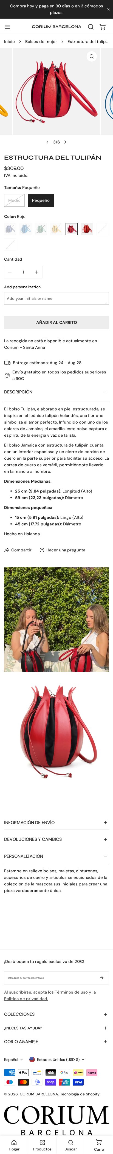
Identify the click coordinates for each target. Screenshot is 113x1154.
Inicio (9, 41)
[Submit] (101, 977)
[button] (103, 27)
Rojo (72, 229)
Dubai (102, 229)
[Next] (65, 142)
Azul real (25, 229)
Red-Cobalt (10, 244)
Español (11, 1059)
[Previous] (47, 142)
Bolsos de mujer (41, 41)
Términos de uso (71, 992)
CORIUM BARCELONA (39, 1094)
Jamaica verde (41, 229)
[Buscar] (91, 27)
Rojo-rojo (87, 229)
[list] (56, 98)
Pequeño (41, 200)
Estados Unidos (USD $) (58, 1059)
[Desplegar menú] (7, 27)
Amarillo (56, 229)
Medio (14, 200)
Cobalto (10, 229)
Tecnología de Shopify (80, 1094)
